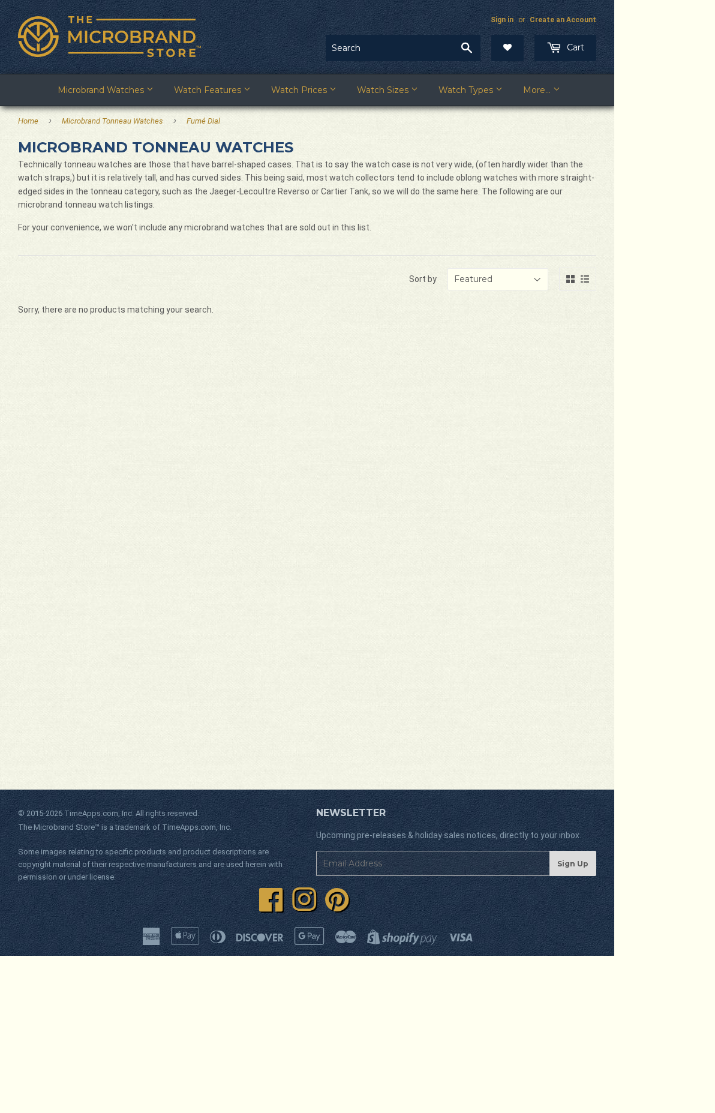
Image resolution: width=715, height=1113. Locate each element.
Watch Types (466, 90)
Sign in (502, 20)
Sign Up (572, 863)
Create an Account (563, 20)
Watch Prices (300, 90)
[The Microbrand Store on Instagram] (304, 906)
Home (28, 120)
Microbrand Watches (102, 90)
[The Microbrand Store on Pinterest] (337, 906)
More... (538, 90)
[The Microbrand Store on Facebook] (271, 906)
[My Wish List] (507, 48)
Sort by (423, 279)
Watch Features (209, 90)
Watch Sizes (384, 90)
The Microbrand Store (56, 827)
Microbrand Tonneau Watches (112, 120)
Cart (574, 47)
